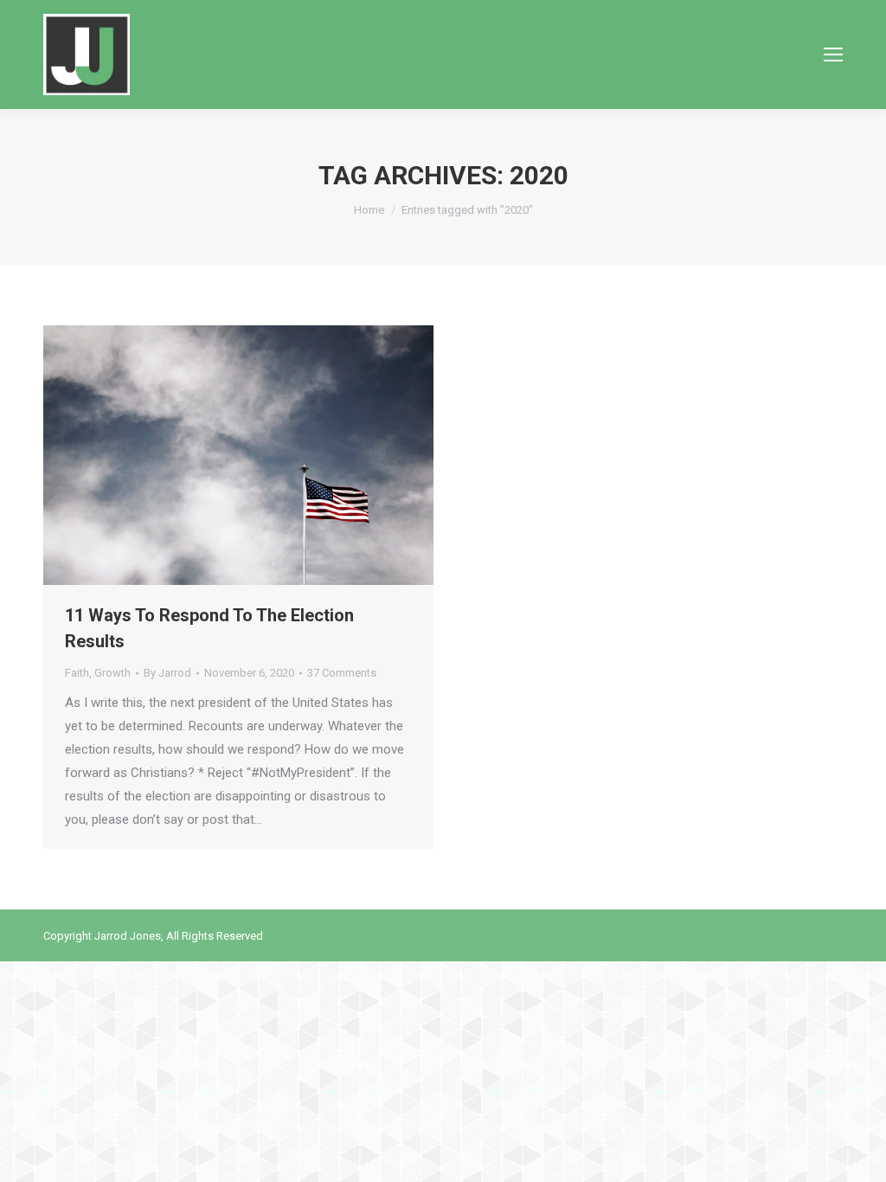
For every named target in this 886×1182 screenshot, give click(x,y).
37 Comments (341, 672)
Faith (77, 672)
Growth (112, 672)
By (167, 672)
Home (369, 209)
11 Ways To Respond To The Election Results (209, 628)
